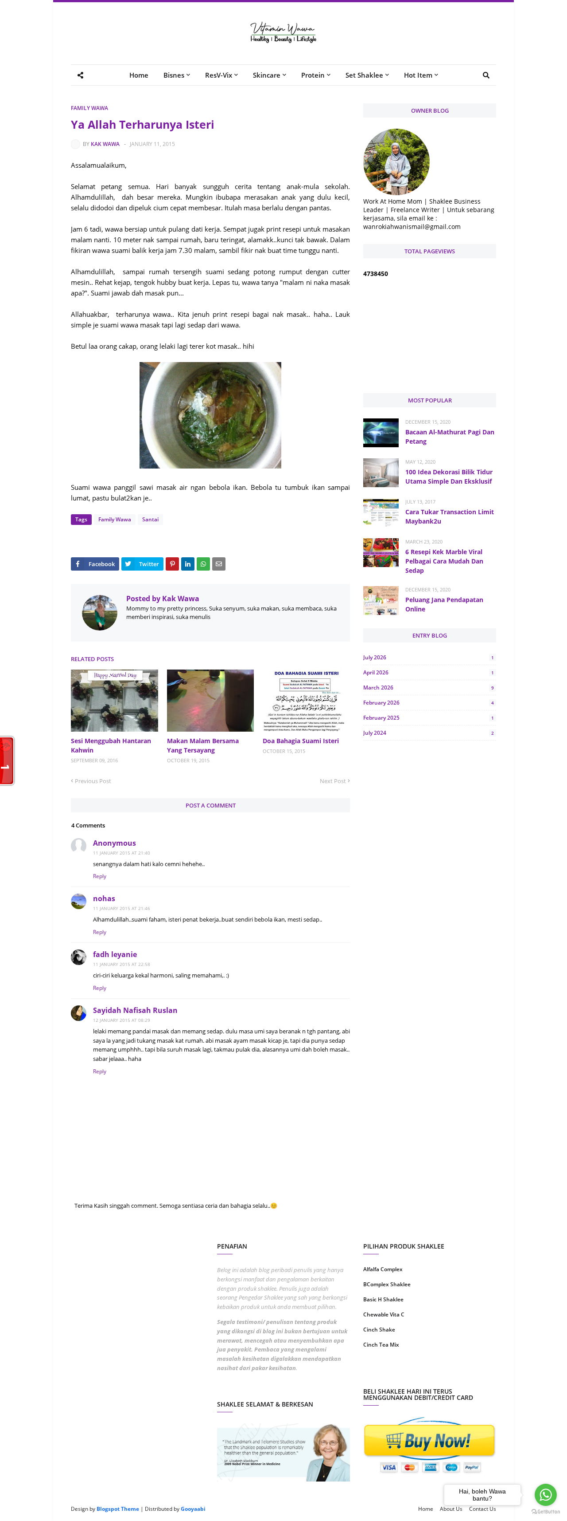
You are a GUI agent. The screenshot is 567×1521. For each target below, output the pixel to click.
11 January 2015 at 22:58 (121, 964)
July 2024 (428, 733)
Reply (99, 876)
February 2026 (428, 702)
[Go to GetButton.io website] (546, 1512)
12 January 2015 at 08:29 (121, 1020)
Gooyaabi (193, 1509)
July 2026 (428, 657)
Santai (150, 519)
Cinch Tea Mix (381, 1344)
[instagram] (395, 1373)
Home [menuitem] (138, 75)
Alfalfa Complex (383, 1269)
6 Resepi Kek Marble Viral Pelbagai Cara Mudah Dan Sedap (444, 561)
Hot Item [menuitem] (418, 75)
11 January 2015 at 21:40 (121, 853)
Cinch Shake (379, 1329)
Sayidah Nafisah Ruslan (135, 1010)
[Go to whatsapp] (546, 1495)
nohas (104, 898)
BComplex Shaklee (387, 1284)
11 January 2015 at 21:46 (121, 908)
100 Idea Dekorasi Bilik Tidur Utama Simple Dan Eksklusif (449, 476)
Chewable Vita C (383, 1314)
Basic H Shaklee (383, 1299)
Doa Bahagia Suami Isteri (301, 741)
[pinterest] (464, 1373)
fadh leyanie (115, 954)
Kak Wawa (105, 144)
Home (425, 1509)
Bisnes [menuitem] (173, 75)
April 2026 (428, 672)
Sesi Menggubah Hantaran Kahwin (111, 745)
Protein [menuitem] (313, 75)
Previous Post (93, 781)
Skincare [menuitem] (266, 75)
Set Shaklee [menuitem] (364, 75)
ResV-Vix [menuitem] (218, 75)
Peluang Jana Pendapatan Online (444, 604)
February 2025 (428, 717)
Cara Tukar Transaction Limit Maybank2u (449, 516)
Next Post (333, 781)
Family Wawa (89, 108)
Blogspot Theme (118, 1509)
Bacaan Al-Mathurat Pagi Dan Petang (449, 436)
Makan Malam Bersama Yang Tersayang (203, 745)
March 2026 (428, 687)
